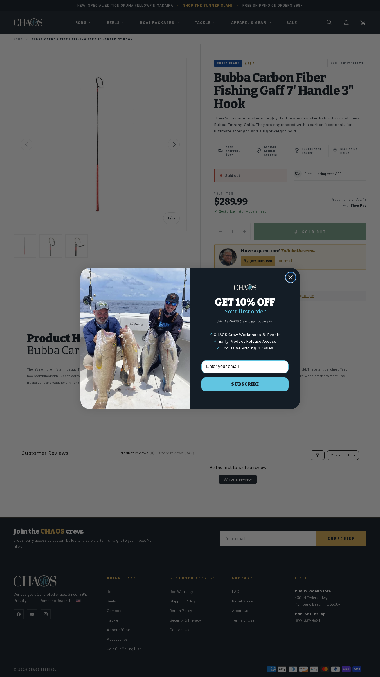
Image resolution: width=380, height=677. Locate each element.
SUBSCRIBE (245, 384)
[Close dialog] (291, 277)
